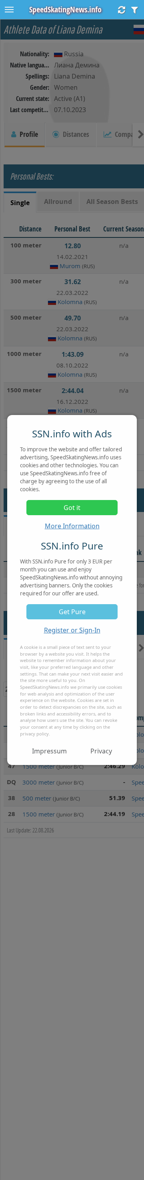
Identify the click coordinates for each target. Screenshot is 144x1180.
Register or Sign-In (72, 630)
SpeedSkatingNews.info (65, 9)
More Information (72, 526)
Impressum (49, 751)
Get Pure (72, 611)
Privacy (101, 751)
